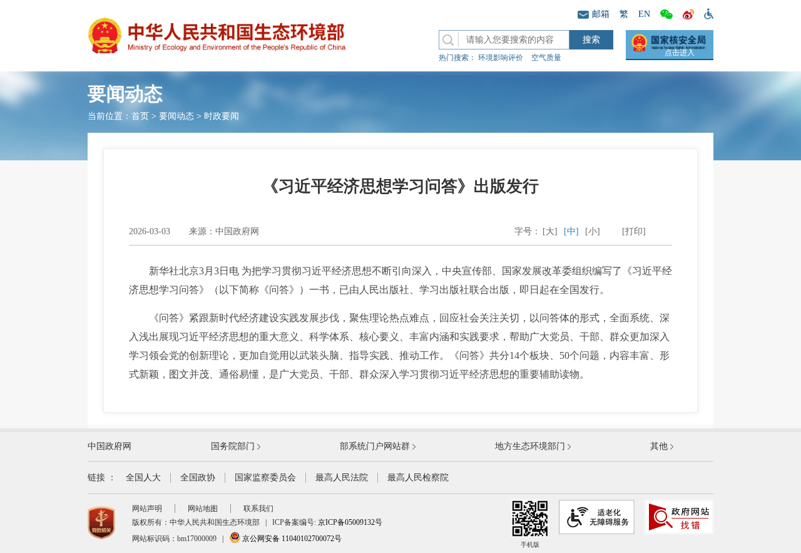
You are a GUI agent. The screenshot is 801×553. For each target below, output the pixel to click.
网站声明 (147, 508)
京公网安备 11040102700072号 (291, 538)
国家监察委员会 (265, 477)
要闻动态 (176, 116)
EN (644, 14)
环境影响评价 (500, 57)
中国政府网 (109, 446)
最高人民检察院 (418, 477)
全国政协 (197, 477)
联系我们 (258, 508)
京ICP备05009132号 (350, 522)
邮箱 (601, 14)
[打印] (634, 231)
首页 (140, 116)
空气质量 (546, 57)
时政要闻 (221, 116)
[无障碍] (706, 13)
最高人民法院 (341, 477)
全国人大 (143, 477)
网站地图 (203, 508)
